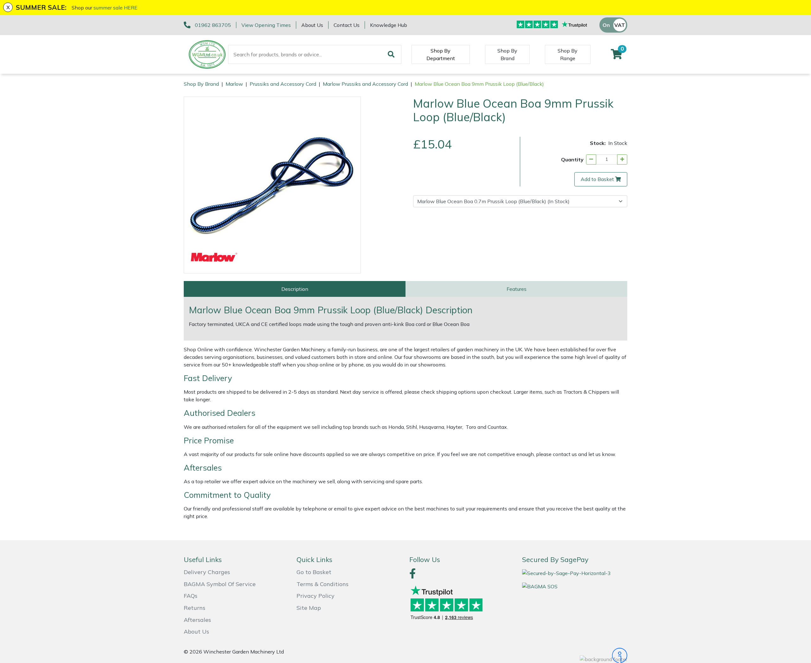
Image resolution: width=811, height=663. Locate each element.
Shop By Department (440, 54)
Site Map (309, 607)
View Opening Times (266, 25)
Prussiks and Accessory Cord (283, 84)
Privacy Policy (316, 595)
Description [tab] (294, 289)
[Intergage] (574, 655)
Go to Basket (314, 572)
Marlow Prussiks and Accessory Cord (365, 84)
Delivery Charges (207, 572)
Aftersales (197, 619)
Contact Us (347, 25)
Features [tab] (517, 289)
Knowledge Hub (388, 25)
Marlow (234, 84)
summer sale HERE (115, 7)
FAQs (190, 595)
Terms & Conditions (322, 584)
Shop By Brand (507, 54)
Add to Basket (597, 179)
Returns (194, 607)
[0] (616, 56)
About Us (312, 25)
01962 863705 (213, 25)
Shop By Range (568, 54)
